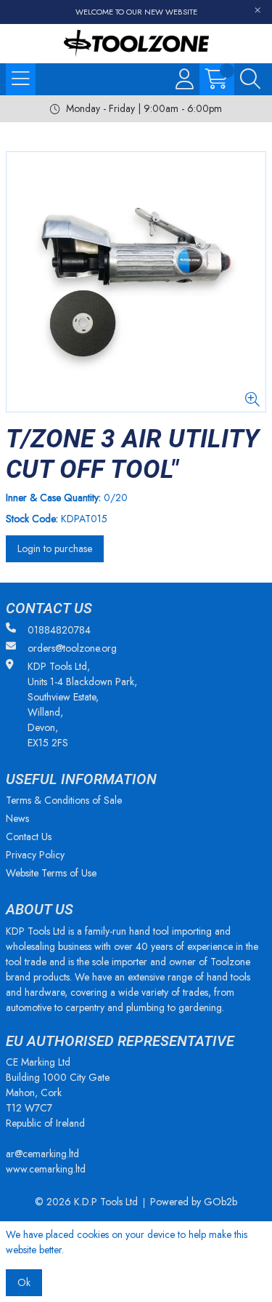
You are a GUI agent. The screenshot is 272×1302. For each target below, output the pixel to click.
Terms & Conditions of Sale (64, 800)
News (17, 818)
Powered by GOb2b (193, 1201)
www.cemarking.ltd (46, 1169)
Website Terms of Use (51, 873)
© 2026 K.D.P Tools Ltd (86, 1201)
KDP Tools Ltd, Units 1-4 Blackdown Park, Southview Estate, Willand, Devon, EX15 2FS (82, 704)
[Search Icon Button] (250, 79)
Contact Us (28, 836)
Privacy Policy (35, 854)
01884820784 (59, 630)
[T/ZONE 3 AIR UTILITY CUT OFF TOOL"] (136, 281)
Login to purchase (54, 548)
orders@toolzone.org (72, 648)
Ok (23, 1282)
